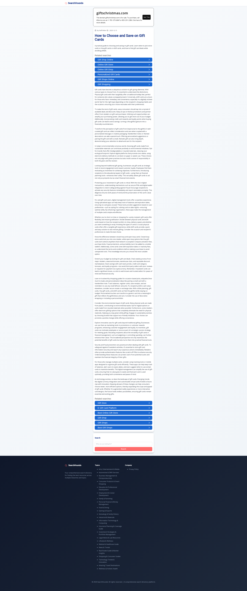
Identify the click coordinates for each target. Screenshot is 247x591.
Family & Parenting (105, 499)
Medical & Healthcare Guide (109, 544)
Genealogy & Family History (109, 514)
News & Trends (104, 547)
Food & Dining (104, 508)
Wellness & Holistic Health (108, 569)
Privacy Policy (134, 469)
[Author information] (107, 30)
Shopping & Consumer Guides (110, 556)
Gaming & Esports (105, 511)
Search (123, 449)
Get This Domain (147, 18)
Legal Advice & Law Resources (109, 538)
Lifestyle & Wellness (106, 541)
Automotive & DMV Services (109, 472)
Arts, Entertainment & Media (109, 469)
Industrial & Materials (106, 517)
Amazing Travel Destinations (109, 565)
